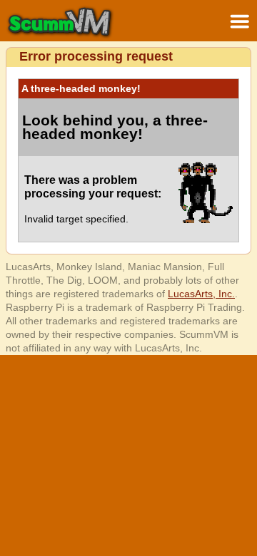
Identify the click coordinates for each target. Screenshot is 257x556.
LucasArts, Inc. (201, 293)
